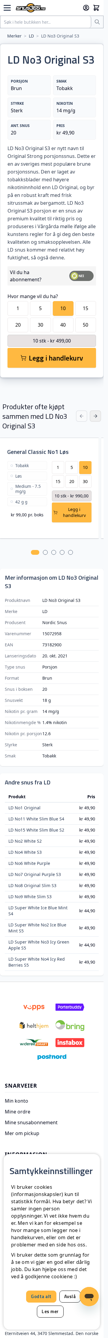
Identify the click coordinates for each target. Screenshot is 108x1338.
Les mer (50, 1311)
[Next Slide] (95, 416)
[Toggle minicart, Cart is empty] (96, 8)
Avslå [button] (70, 1296)
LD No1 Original (24, 808)
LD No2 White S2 (25, 841)
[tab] (35, 552)
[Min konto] (86, 8)
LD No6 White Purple (29, 863)
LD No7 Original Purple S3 (34, 874)
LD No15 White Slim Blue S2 (36, 830)
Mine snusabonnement (31, 1122)
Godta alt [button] (41, 1296)
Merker (14, 36)
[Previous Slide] (81, 416)
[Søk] (97, 22)
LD (31, 36)
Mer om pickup (22, 1133)
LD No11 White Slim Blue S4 (36, 819)
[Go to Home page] (47, 8)
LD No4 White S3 (25, 852)
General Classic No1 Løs (38, 451)
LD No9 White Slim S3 (30, 896)
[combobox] (45, 22)
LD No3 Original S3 (60, 36)
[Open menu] (7, 8)
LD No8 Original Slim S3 (32, 885)
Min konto (16, 1101)
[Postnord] (52, 1057)
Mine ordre (17, 1111)
